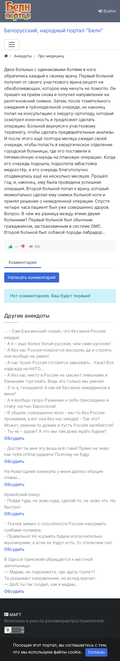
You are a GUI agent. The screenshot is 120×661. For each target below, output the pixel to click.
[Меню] (11, 44)
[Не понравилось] (23, 246)
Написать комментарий (32, 277)
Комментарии (23, 262)
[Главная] (6, 56)
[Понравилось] (11, 246)
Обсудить (14, 438)
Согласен (96, 652)
